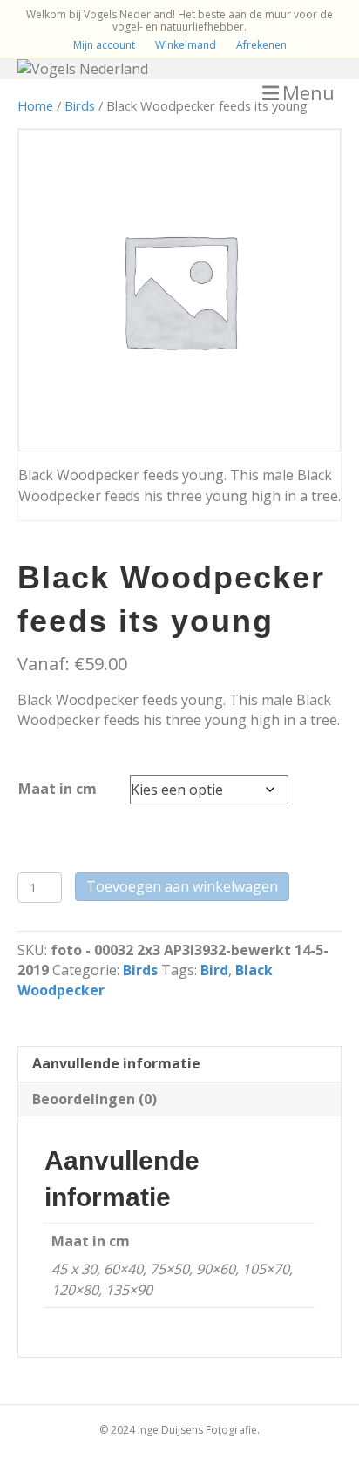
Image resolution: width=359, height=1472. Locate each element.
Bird (214, 970)
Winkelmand (185, 44)
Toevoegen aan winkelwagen (182, 886)
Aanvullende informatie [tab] (116, 1063)
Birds (79, 105)
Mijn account (104, 44)
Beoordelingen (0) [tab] (94, 1099)
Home (35, 105)
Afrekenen (261, 44)
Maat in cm (57, 788)
